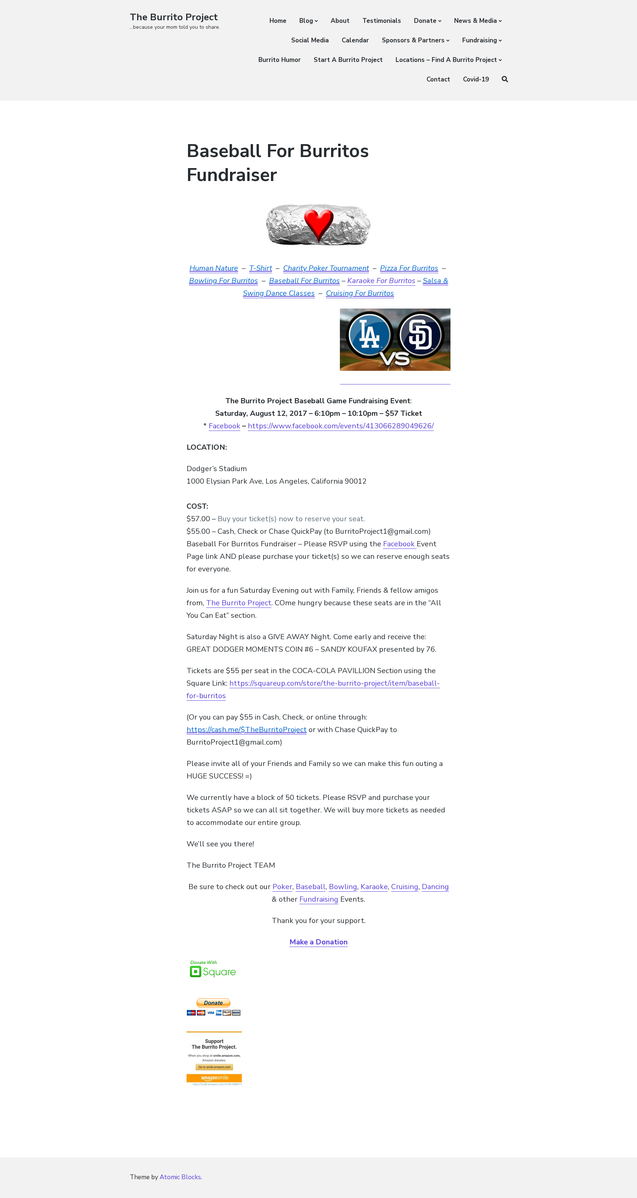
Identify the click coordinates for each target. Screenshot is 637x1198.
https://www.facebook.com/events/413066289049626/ (341, 426)
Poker (282, 887)
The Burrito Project (174, 17)
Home (277, 21)
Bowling (343, 887)
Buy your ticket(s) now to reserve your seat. (291, 519)
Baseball (311, 887)
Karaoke (374, 887)
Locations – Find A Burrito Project (446, 60)
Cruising (404, 887)
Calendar (355, 40)
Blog (306, 21)
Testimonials (381, 21)
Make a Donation (318, 942)
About (340, 21)
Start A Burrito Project (348, 60)
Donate (425, 21)
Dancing (435, 887)
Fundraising (479, 40)
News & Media (475, 21)
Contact (438, 79)
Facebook (224, 426)
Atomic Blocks (180, 1177)
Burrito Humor (279, 60)
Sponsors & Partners (413, 40)
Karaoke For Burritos (381, 281)
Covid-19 (476, 79)
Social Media (310, 40)
